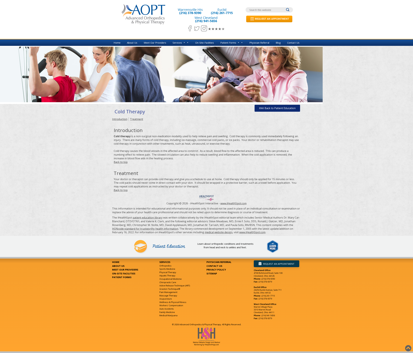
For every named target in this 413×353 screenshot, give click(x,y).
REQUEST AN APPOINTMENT (278, 263)
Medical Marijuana (168, 315)
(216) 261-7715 (222, 13)
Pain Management (168, 292)
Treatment (136, 119)
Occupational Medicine (170, 278)
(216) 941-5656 (206, 21)
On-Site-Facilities (204, 42)
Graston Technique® (169, 288)
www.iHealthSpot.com (233, 203)
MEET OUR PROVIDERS (125, 269)
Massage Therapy (168, 295)
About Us (132, 42)
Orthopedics (165, 265)
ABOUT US (118, 265)
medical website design (218, 232)
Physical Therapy (167, 272)
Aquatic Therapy (167, 275)
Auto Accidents (166, 308)
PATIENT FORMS (121, 277)
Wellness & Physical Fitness (172, 302)
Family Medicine (167, 312)
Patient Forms (228, 42)
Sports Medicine (167, 268)
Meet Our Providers (155, 42)
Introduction (119, 119)
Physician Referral (259, 42)
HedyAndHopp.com (212, 344)
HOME (115, 262)
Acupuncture (165, 298)
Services (177, 42)
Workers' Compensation (171, 305)
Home (117, 42)
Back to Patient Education (280, 108)
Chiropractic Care (167, 282)
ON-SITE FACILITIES (123, 273)
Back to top (121, 162)
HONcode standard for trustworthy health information (145, 228)
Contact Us (293, 42)
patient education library (147, 217)
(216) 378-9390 (190, 13)
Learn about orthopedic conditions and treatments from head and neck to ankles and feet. (225, 245)
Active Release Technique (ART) (174, 285)
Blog (278, 42)
